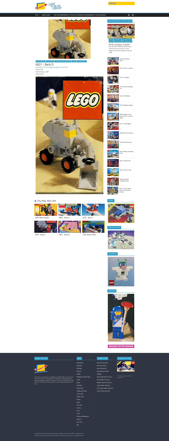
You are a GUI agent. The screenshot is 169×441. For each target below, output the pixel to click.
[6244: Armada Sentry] (113, 141)
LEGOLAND (80, 394)
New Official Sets (102, 368)
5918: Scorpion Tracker (119, 44)
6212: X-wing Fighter (125, 124)
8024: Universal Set (125, 161)
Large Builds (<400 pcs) (103, 385)
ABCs (111, 39)
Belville (79, 374)
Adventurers (117, 39)
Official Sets (118, 41)
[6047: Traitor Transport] (113, 67)
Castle (78, 380)
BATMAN (79, 368)
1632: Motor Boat (89, 235)
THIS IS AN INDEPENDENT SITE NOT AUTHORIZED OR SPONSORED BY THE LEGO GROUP (79, 15)
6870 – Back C (40, 235)
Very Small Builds (81, 61)
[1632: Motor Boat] (93, 222)
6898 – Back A (64, 217)
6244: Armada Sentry (126, 142)
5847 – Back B (64, 235)
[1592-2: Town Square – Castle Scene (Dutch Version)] (112, 188)
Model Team (80, 396)
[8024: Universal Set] (113, 160)
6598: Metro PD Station (126, 133)
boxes (50, 379)
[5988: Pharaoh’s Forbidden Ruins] (113, 178)
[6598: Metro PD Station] (113, 132)
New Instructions (102, 365)
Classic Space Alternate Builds (62, 61)
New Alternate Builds (103, 371)
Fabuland (79, 385)
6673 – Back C (88, 217)
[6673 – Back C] (93, 205)
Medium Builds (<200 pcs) (104, 382)
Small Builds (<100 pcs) (103, 380)
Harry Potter (80, 388)
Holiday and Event (82, 391)
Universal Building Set (83, 416)
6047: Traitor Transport (126, 68)
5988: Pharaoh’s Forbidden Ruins (124, 180)
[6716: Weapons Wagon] (113, 104)
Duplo (78, 382)
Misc (78, 425)
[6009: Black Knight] (45, 205)
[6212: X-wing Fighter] (113, 123)
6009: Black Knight (42, 217)
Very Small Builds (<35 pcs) (104, 377)
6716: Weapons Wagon (126, 105)
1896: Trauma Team (125, 170)
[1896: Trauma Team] (113, 169)
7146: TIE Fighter (124, 77)
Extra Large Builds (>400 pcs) (105, 388)
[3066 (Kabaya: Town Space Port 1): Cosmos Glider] (113, 113)
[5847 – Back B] (69, 222)
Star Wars (79, 405)
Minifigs (99, 374)
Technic (79, 408)
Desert (111, 41)
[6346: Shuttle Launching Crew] (113, 150)
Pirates (79, 399)
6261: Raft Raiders (125, 96)
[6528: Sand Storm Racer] (113, 58)
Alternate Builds (40, 61)
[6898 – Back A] (69, 205)
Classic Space (50, 61)
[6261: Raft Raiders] (113, 95)
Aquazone (79, 365)
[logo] (41, 362)
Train (78, 411)
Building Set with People (83, 377)
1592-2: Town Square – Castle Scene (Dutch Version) (125, 190)
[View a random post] (133, 15)
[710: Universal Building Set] (113, 86)
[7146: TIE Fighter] (113, 76)
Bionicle (79, 371)
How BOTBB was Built (103, 391)
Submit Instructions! (102, 363)
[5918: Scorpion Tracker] (121, 25)
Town (78, 413)
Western (79, 419)
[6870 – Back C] (45, 222)
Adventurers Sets (127, 39)
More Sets (79, 422)
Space (73, 61)
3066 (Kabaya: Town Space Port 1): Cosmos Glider (126, 116)
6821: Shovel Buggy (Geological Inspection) (54, 67)
